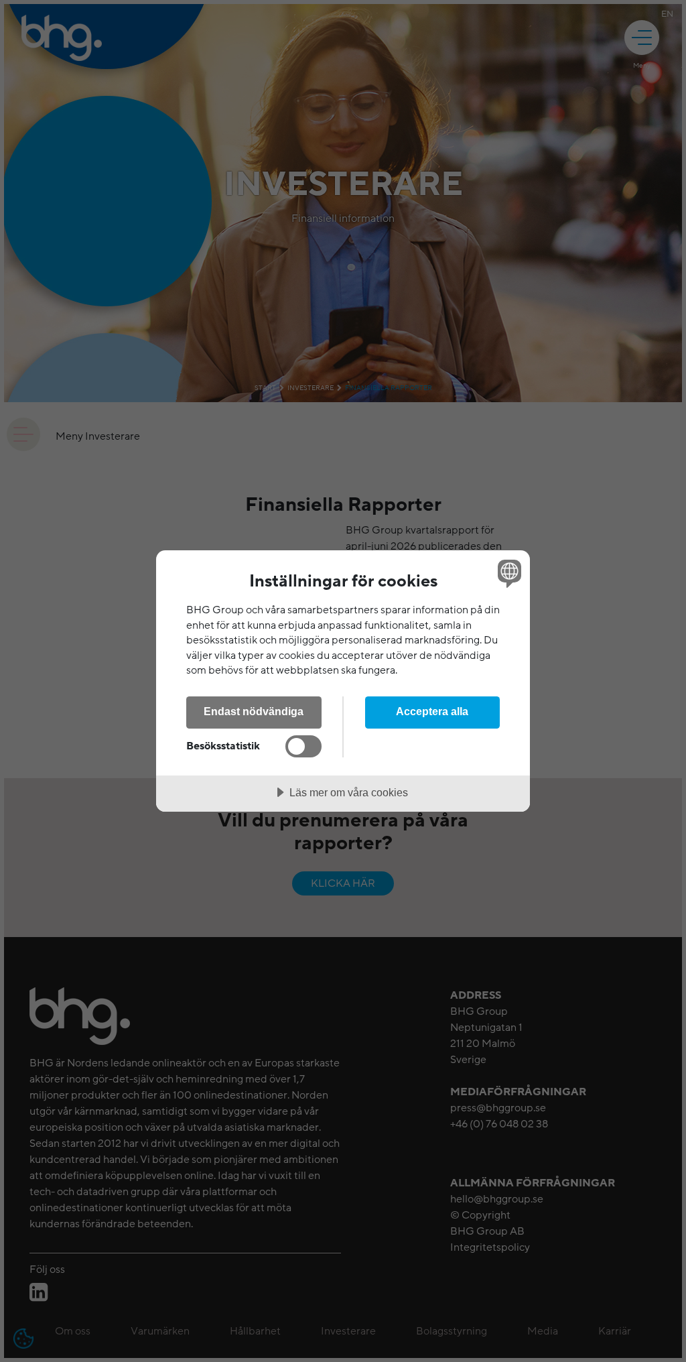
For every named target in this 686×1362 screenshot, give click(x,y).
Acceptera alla (432, 711)
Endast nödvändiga (253, 711)
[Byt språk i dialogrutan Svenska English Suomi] (508, 573)
